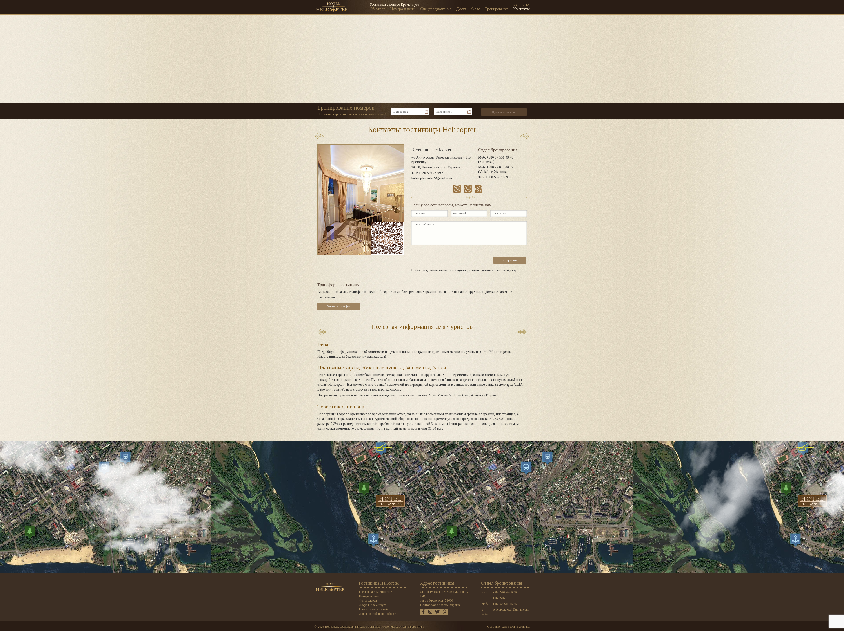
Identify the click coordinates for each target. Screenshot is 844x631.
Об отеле (377, 9)
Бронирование (496, 9)
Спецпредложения (435, 9)
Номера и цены (402, 9)
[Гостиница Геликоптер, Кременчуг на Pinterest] (444, 612)
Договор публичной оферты (378, 613)
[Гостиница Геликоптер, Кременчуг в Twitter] (437, 612)
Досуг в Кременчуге (372, 605)
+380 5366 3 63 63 (505, 598)
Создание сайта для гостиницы (508, 626)
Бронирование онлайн (373, 609)
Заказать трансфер (338, 306)
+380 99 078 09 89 (500, 167)
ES (528, 5)
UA (521, 5)
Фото (475, 9)
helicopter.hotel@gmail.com (431, 178)
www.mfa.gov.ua (373, 356)
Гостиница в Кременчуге (375, 591)
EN (515, 5)
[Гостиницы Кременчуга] (332, 3)
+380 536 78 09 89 (432, 173)
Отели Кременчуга (411, 626)
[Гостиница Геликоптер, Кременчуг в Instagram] (430, 612)
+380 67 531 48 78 (500, 157)
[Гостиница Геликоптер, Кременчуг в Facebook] (423, 612)
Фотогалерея (368, 600)
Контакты (521, 9)
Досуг (461, 9)
